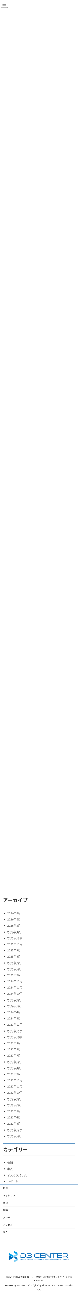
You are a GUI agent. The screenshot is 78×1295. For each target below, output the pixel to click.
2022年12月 (14, 1080)
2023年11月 (14, 1031)
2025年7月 (14, 963)
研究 (5, 1202)
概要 (5, 1188)
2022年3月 (14, 1123)
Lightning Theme (40, 1285)
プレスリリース (17, 1175)
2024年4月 (14, 1012)
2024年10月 (14, 993)
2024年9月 (14, 1000)
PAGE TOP (72, 1252)
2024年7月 (14, 1006)
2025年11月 (14, 944)
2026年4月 (14, 932)
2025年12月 (14, 938)
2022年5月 (14, 1111)
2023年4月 (14, 1068)
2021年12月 (14, 1130)
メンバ (6, 1217)
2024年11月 (14, 987)
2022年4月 (14, 1117)
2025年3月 (14, 975)
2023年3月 (14, 1074)
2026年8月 (14, 913)
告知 (10, 1162)
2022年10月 (14, 1092)
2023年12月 (14, 1024)
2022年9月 (14, 1099)
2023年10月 (14, 1037)
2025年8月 (14, 956)
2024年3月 (14, 1018)
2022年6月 (14, 1105)
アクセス (7, 1224)
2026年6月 (14, 919)
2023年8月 (14, 1049)
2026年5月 (14, 925)
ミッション (9, 1195)
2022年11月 (14, 1086)
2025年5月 (14, 969)
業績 (5, 1210)
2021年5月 (14, 1136)
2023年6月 (14, 1061)
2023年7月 (14, 1055)
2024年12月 (14, 981)
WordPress (22, 1285)
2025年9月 (14, 950)
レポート (12, 1181)
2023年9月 (14, 1043)
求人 (10, 1168)
